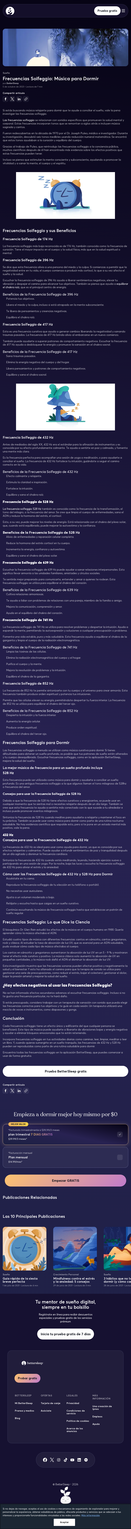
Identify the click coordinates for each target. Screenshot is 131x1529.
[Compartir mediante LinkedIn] (19, 99)
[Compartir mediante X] (12, 99)
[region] (65, 1516)
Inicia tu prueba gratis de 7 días (66, 1334)
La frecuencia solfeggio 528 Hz (22, 508)
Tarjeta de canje (50, 1403)
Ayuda (96, 1424)
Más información (90, 1515)
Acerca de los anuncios (75, 1430)
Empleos (97, 1416)
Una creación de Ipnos (102, 1408)
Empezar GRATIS (65, 1180)
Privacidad (73, 1403)
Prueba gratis (107, 11)
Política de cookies (78, 1420)
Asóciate (46, 1410)
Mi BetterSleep (24, 1403)
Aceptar (64, 1522)
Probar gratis (27, 1378)
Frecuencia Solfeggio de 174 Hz (28, 239)
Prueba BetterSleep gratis (65, 1071)
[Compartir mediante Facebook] (5, 99)
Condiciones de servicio (76, 1412)
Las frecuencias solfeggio (18, 120)
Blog (17, 1418)
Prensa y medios (24, 1410)
